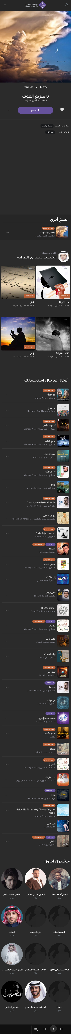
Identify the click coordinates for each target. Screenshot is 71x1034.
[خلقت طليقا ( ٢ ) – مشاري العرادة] (53, 334)
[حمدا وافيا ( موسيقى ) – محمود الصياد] (63, 641)
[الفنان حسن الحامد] (36, 879)
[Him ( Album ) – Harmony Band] (63, 795)
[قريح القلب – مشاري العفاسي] (63, 441)
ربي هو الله (50, 472)
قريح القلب (50, 441)
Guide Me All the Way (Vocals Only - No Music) (36, 812)
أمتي (32, 302)
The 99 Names (48, 608)
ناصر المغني (49, 827)
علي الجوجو (35, 932)
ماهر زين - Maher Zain (45, 398)
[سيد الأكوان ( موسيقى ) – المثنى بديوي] (63, 456)
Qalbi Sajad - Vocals (45, 533)
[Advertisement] (35, 177)
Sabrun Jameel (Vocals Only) (41, 503)
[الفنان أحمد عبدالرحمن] (36, 954)
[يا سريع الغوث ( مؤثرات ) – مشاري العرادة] (62, 232)
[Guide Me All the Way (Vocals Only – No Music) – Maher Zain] (63, 810)
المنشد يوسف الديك (45, 722)
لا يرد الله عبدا (49, 734)
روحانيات (50, 132)
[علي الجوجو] (36, 916)
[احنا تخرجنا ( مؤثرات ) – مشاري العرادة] (53, 282)
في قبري (51, 408)
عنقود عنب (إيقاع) (46, 718)
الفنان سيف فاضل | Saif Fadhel (12, 970)
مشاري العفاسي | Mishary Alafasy (39, 429)
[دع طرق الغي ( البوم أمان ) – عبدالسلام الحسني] (63, 518)
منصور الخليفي (12, 1007)
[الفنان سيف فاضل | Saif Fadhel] (12, 954)
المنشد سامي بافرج (59, 970)
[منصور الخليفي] (12, 992)
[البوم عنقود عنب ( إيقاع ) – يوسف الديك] (63, 718)
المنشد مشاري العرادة (36, 101)
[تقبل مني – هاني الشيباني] (63, 672)
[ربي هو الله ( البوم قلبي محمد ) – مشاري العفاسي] (63, 472)
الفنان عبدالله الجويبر (46, 704)
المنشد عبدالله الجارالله (44, 596)
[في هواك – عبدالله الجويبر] (63, 702)
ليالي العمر (50, 593)
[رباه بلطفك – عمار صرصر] (63, 656)
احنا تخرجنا (64, 302)
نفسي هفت (49, 564)
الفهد (52, 737)
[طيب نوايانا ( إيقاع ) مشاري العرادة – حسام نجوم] (63, 779)
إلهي (31, 354)
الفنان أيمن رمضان (46, 552)
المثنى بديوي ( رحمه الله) (44, 458)
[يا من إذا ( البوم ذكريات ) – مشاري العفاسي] (63, 764)
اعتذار (52, 842)
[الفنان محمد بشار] (12, 879)
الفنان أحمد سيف (59, 895)
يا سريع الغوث (47, 233)
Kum (53, 485)
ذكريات (52, 626)
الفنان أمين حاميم (47, 845)
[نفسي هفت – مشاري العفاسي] (63, 564)
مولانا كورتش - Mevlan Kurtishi (41, 488)
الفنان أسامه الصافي (45, 581)
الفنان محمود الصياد (45, 642)
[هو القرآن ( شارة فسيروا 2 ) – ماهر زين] (63, 395)
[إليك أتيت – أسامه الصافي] (63, 579)
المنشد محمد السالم (45, 752)
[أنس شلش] (59, 916)
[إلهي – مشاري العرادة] (18, 334)
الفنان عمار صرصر (47, 658)
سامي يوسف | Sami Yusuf (43, 612)
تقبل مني (51, 672)
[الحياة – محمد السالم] (63, 749)
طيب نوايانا (50, 778)
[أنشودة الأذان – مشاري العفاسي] (63, 425)
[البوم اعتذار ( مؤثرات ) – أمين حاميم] (63, 841)
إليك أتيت (50, 577)
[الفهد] (12, 916)
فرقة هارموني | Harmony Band (41, 411)
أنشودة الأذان (49, 426)
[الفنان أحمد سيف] (59, 879)
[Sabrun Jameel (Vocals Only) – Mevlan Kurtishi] (63, 502)
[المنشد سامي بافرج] (59, 954)
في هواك (51, 701)
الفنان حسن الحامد (35, 895)
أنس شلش (59, 932)
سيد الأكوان (49, 454)
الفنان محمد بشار (12, 895)
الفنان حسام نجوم (25, 781)
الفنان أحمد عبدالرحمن (35, 970)
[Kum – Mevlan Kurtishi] (63, 487)
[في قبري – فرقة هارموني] (63, 410)
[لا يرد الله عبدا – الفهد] (63, 733)
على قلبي (51, 824)
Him (53, 795)
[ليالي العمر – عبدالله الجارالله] (63, 595)
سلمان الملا (47, 126)
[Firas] (59, 992)
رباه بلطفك (49, 654)
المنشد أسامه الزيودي (35, 1007)
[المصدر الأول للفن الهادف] (34, 5)
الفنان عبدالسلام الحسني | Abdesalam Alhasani (33, 519)
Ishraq (52, 687)
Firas (59, 1007)
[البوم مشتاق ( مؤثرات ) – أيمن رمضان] (63, 549)
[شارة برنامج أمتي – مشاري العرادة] (18, 282)
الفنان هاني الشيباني (46, 676)
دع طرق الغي (49, 516)
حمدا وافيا (50, 639)
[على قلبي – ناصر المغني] (63, 826)
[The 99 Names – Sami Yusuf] (63, 610)
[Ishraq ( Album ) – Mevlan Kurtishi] (63, 687)
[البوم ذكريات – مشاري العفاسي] (63, 626)
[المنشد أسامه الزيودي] (36, 992)
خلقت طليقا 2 (62, 354)
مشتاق (51, 549)
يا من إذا (51, 764)
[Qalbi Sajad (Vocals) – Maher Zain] (63, 533)
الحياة (52, 749)
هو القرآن (51, 395)
